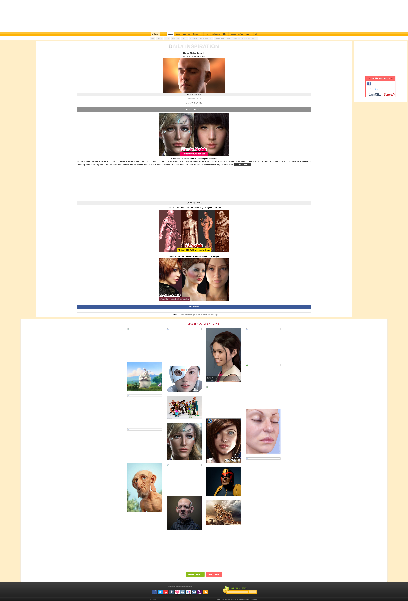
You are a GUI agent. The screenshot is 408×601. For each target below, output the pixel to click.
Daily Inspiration (209, 315)
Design (178, 34)
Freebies (233, 34)
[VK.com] (194, 591)
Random (159, 38)
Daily (163, 34)
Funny (207, 34)
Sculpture (236, 38)
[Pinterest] (165, 591)
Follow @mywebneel (376, 89)
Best (152, 38)
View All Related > (195, 574)
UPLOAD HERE (175, 315)
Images (171, 34)
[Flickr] (188, 591)
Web (173, 38)
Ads (178, 38)
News (247, 34)
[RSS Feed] (205, 591)
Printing (184, 38)
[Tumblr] (171, 591)
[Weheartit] (177, 591)
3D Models (193, 38)
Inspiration (246, 38)
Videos (224, 34)
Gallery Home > (214, 574)
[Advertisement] (204, 16)
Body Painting (219, 38)
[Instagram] (182, 591)
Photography (197, 34)
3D (189, 34)
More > (254, 38)
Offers (240, 34)
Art (184, 34)
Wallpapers (216, 34)
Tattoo (228, 38)
